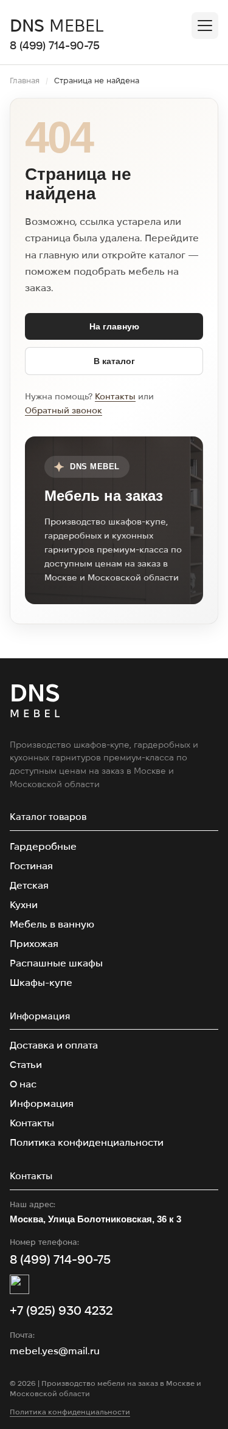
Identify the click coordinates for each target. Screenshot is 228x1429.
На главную (114, 326)
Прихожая (34, 943)
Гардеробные (43, 846)
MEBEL (57, 25)
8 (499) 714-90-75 (55, 45)
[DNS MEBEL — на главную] (35, 702)
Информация (42, 1103)
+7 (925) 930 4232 (61, 1310)
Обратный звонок (63, 410)
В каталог (114, 361)
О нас (23, 1084)
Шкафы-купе (41, 982)
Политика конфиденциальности (87, 1142)
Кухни (24, 905)
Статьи (26, 1064)
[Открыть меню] (205, 25)
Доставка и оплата (54, 1045)
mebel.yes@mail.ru (55, 1351)
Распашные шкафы (56, 963)
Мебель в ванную (52, 924)
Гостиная (31, 866)
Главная (25, 80)
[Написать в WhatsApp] (19, 1284)
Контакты (115, 396)
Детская (29, 885)
